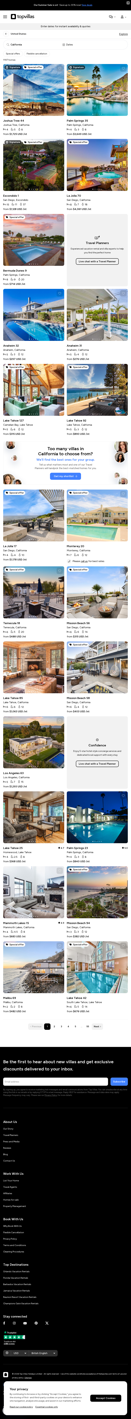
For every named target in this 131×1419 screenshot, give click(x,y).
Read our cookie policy (21, 1407)
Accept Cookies (106, 1398)
